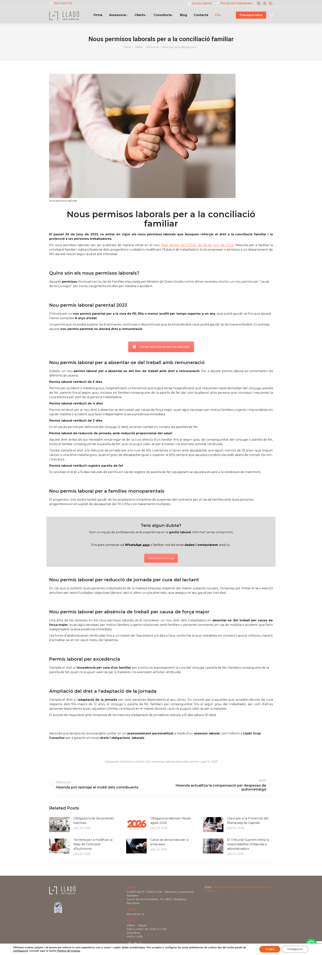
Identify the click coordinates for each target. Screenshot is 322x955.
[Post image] (59, 824)
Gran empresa (154, 761)
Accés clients (202, 3)
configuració (20, 951)
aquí (146, 545)
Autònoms (127, 761)
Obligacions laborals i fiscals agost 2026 (170, 821)
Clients (139, 761)
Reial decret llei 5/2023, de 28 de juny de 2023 (197, 245)
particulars (182, 761)
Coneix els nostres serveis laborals (164, 347)
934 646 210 (63, 3)
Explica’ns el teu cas (161, 558)
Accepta (270, 949)
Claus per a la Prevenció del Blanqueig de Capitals (248, 821)
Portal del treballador (236, 3)
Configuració (295, 949)
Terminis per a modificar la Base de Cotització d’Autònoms (92, 844)
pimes (194, 761)
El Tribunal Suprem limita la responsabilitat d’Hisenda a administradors (248, 844)
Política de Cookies (68, 951)
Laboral (169, 761)
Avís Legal (220, 887)
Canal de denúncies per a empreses (169, 842)
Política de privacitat (242, 887)
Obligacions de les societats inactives (93, 821)
